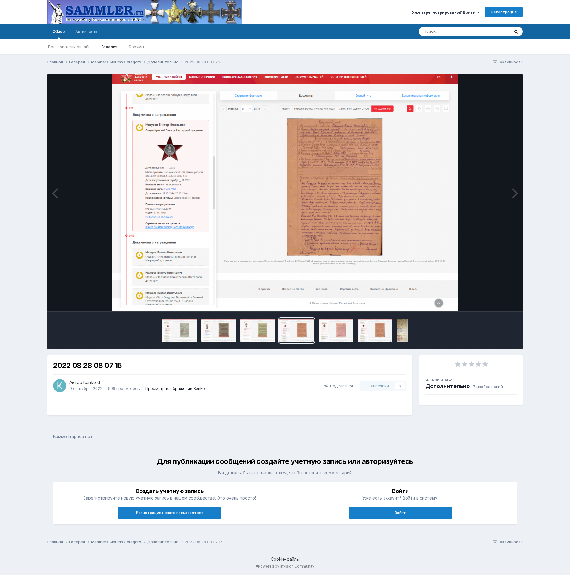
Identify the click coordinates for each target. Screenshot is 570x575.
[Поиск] (516, 31)
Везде (496, 31)
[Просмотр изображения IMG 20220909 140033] (402, 330)
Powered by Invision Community (286, 566)
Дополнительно (447, 386)
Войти (400, 512)
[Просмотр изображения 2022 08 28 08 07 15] (296, 330)
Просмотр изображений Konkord (177, 388)
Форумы (136, 46)
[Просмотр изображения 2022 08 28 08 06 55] (336, 330)
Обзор (59, 31)
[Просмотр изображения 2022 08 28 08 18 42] (218, 330)
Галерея (109, 46)
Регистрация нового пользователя (169, 512)
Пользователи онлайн (69, 46)
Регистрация (504, 12)
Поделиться (340, 385)
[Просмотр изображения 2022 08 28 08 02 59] (375, 330)
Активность (86, 31)
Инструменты (497, 300)
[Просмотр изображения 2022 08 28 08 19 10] (179, 330)
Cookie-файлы (285, 559)
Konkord (91, 382)
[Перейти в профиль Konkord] (59, 385)
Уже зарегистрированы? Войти (444, 12)
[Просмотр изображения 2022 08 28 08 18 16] (257, 330)
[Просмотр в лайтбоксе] (285, 192)
